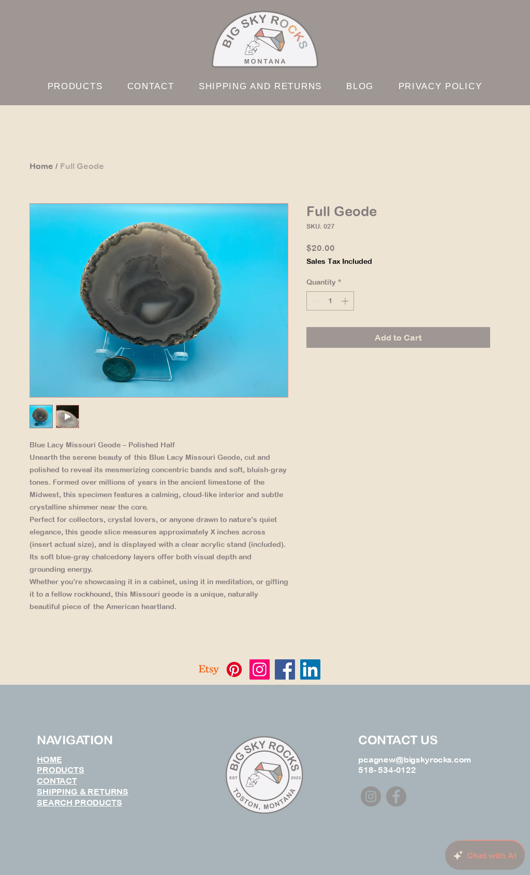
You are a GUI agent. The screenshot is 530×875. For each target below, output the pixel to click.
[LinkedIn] (310, 669)
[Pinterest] (234, 669)
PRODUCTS (60, 769)
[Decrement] (314, 301)
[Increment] (346, 301)
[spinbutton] (330, 301)
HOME (49, 759)
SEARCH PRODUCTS (79, 802)
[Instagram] (259, 669)
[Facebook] (285, 669)
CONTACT (57, 780)
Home (41, 166)
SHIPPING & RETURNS (82, 791)
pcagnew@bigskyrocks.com (414, 759)
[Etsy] (209, 669)
